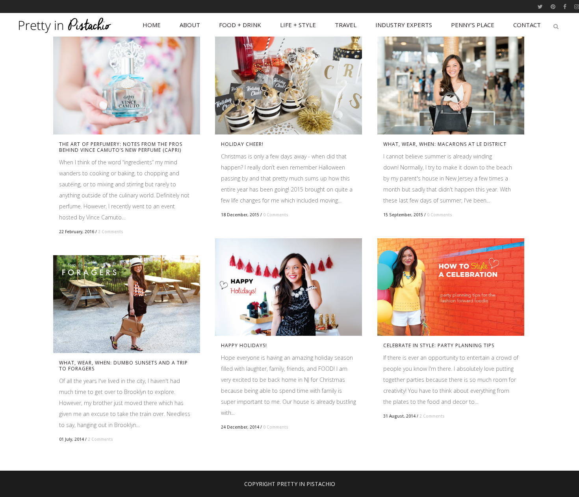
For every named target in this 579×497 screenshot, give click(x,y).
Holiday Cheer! (242, 144)
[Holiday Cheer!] (288, 85)
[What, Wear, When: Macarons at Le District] (450, 85)
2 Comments (110, 231)
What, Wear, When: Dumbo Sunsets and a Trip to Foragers (123, 365)
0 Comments (275, 214)
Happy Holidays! (244, 345)
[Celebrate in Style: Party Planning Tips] (450, 287)
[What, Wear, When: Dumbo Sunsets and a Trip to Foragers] (126, 304)
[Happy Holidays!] (288, 287)
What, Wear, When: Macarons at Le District (445, 144)
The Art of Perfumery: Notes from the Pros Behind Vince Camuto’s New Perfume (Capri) (120, 147)
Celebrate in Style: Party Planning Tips (438, 345)
